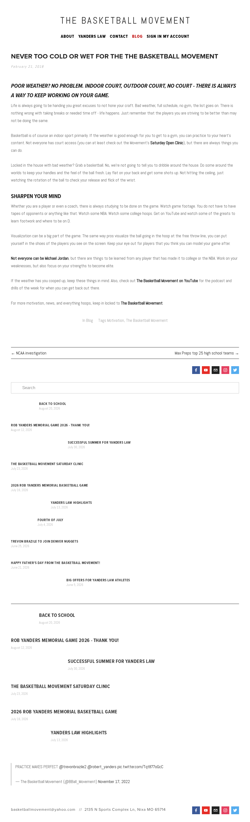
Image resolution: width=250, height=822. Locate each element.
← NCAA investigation (28, 353)
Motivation (115, 320)
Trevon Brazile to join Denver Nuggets (44, 541)
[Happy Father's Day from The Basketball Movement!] (48, 559)
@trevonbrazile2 (72, 766)
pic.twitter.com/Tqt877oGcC (140, 766)
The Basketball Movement (125, 20)
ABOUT (67, 36)
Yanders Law (92, 36)
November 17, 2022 (114, 781)
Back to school (52, 403)
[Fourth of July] (24, 520)
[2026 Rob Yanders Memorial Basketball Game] (45, 481)
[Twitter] (235, 370)
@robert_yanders (101, 766)
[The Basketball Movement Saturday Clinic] (42, 460)
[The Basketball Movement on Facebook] (196, 370)
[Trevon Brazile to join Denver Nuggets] (40, 537)
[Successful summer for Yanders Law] (39, 442)
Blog (137, 36)
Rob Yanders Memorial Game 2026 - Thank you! (50, 425)
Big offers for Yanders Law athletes (98, 580)
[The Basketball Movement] (206, 370)
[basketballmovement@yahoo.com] (215, 370)
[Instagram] (225, 370)
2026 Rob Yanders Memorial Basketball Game (49, 485)
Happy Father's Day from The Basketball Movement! (55, 562)
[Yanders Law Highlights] (31, 503)
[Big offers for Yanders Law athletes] (38, 580)
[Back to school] (25, 404)
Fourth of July (50, 519)
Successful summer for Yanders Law (99, 442)
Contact (119, 36)
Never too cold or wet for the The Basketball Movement (114, 56)
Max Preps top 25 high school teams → (207, 353)
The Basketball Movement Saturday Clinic (47, 463)
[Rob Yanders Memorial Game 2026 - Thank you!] (46, 421)
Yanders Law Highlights (71, 502)
